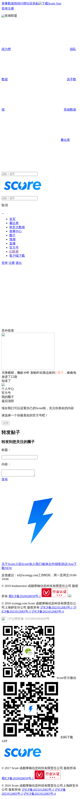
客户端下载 (17, 255)
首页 (12, 219)
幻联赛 (14, 251)
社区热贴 (32, 3)
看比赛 (14, 223)
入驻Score (22, 564)
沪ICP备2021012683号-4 (47, 611)
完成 (5, 422)
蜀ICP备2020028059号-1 (25, 596)
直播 (12, 243)
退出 (19, 262)
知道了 (6, 380)
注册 (11, 8)
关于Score (8, 564)
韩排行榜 (20, 3)
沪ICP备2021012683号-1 (56, 607)
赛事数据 (8, 3)
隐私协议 (61, 564)
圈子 (12, 235)
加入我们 (35, 564)
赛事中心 (15, 231)
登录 (5, 8)
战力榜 (6, 49)
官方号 (14, 247)
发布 (5, 479)
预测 (12, 239)
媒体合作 (48, 564)
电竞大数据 (17, 227)
